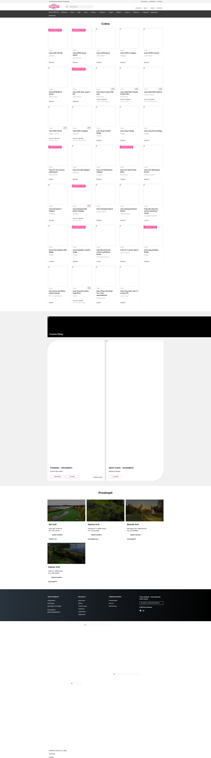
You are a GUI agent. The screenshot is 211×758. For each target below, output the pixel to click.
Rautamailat (100, 97)
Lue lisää (72, 476)
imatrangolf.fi (52, 581)
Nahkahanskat (53, 175)
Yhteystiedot (144, 1)
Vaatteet (118, 12)
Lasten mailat (124, 296)
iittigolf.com (53, 539)
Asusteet (126, 12)
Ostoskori (159, 8)
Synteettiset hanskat (150, 216)
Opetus (80, 603)
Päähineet (136, 12)
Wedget (98, 136)
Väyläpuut (52, 56)
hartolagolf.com (93, 539)
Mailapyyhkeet (100, 298)
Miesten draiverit (54, 134)
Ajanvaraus (138, 8)
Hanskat (93, 12)
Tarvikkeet (102, 12)
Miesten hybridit (149, 95)
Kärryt (72, 12)
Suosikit (152, 8)
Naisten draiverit (149, 175)
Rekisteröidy (113, 606)
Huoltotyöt (81, 609)
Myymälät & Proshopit (54, 606)
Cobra (51, 50)
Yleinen (75, 255)
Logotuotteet (153, 12)
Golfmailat (64, 12)
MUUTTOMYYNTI (54, 12)
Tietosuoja (52, 754)
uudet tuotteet (77, 58)
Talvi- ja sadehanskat (55, 296)
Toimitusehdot (113, 600)
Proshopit (159, 1)
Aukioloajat (152, 1)
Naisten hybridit (125, 214)
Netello (52, 757)
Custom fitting (82, 606)
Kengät (110, 12)
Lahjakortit (145, 12)
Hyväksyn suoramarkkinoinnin (150, 603)
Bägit (78, 12)
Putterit (75, 296)
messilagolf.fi (131, 539)
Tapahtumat (52, 15)
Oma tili (146, 8)
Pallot (85, 12)
